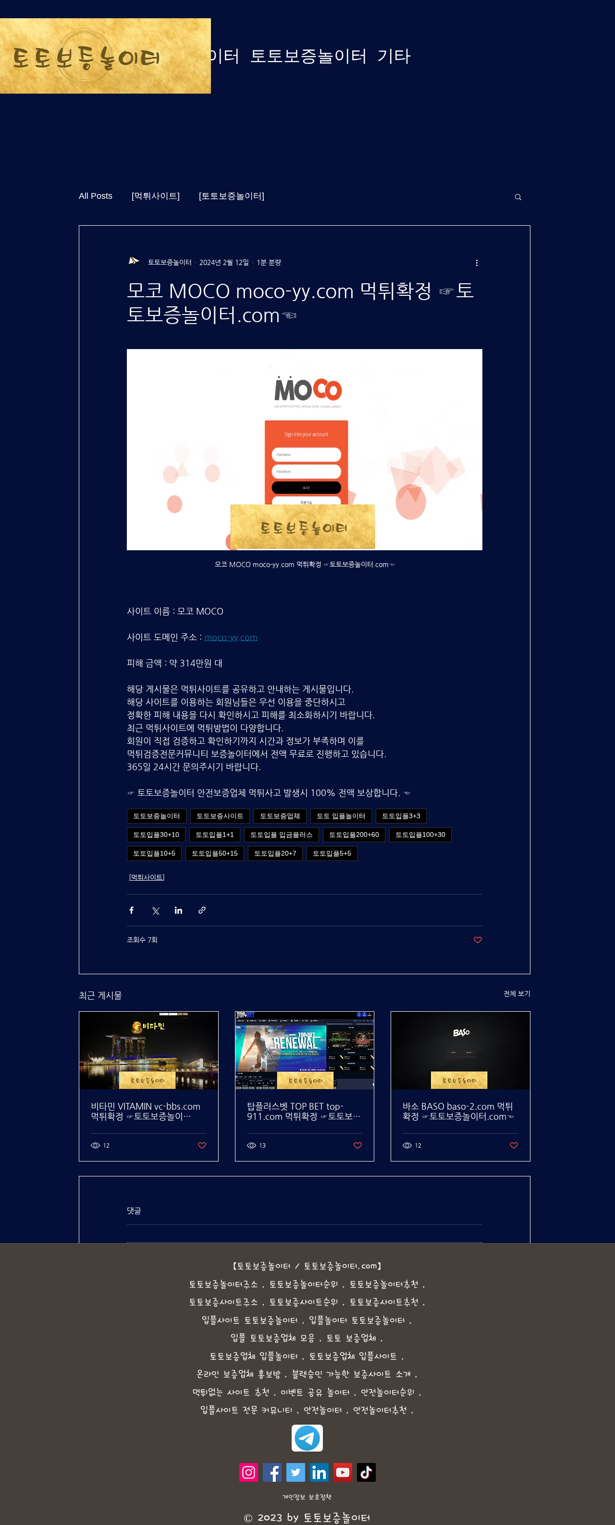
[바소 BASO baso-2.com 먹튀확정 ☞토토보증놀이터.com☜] (460, 1050)
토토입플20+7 (275, 853)
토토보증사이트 (220, 816)
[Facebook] (272, 1472)
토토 (276, 1284)
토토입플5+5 (332, 853)
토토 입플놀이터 (341, 816)
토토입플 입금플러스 (281, 834)
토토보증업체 (280, 816)
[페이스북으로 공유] (131, 910)
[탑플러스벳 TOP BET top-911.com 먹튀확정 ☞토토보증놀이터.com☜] (304, 1050)
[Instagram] (248, 1472)
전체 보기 (517, 993)
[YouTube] (342, 1472)
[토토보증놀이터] (231, 196)
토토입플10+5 (154, 853)
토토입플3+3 (401, 816)
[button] (518, 196)
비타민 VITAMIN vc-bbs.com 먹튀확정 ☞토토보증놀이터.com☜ (145, 1111)
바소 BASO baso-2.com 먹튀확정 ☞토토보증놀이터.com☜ (459, 1111)
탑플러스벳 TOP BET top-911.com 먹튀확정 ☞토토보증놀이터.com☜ (304, 1111)
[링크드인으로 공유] (178, 910)
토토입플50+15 (215, 853)
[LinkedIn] (319, 1472)
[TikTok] (366, 1472)
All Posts (95, 196)
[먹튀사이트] (156, 196)
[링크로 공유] (202, 910)
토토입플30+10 (156, 834)
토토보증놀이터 (156, 816)
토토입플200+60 (354, 834)
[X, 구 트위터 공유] (155, 910)
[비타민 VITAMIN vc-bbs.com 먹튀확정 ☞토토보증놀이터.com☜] (148, 1050)
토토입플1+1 (215, 834)
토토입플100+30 (420, 834)
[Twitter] (295, 1472)
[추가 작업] (476, 262)
